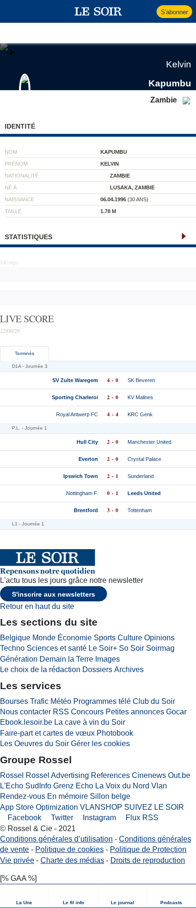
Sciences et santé (57, 648)
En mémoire (67, 796)
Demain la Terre (66, 659)
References (110, 775)
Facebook (23, 818)
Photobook (115, 733)
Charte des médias (72, 860)
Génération (19, 659)
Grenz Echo (73, 786)
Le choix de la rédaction (40, 669)
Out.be (179, 775)
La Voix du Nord (122, 786)
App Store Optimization (39, 807)
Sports (105, 638)
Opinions (159, 638)
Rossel (12, 775)
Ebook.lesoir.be (26, 722)
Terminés (24, 353)
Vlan (159, 786)
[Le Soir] (98, 11)
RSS (61, 712)
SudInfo (38, 786)
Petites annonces (135, 712)
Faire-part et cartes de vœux (47, 733)
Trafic (39, 701)
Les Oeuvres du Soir (34, 744)
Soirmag (160, 648)
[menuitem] (24, 896)
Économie (75, 638)
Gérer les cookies (100, 744)
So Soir (131, 648)
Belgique (15, 638)
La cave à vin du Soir (89, 722)
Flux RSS (141, 818)
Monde (44, 638)
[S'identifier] (148, 11)
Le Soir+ (102, 648)
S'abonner (174, 12)
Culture (130, 638)
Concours (87, 712)
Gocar (176, 712)
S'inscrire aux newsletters (53, 594)
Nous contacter (25, 712)
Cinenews (149, 775)
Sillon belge (110, 796)
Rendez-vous (22, 796)
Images (107, 659)
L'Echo (11, 786)
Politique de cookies (69, 849)
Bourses (14, 701)
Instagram (98, 818)
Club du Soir (154, 701)
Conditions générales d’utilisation (56, 839)
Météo (60, 701)
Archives (129, 669)
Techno (12, 648)
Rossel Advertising (57, 775)
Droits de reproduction (147, 860)
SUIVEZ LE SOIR (154, 807)
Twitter (61, 818)
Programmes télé (102, 701)
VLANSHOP (101, 807)
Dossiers (97, 669)
